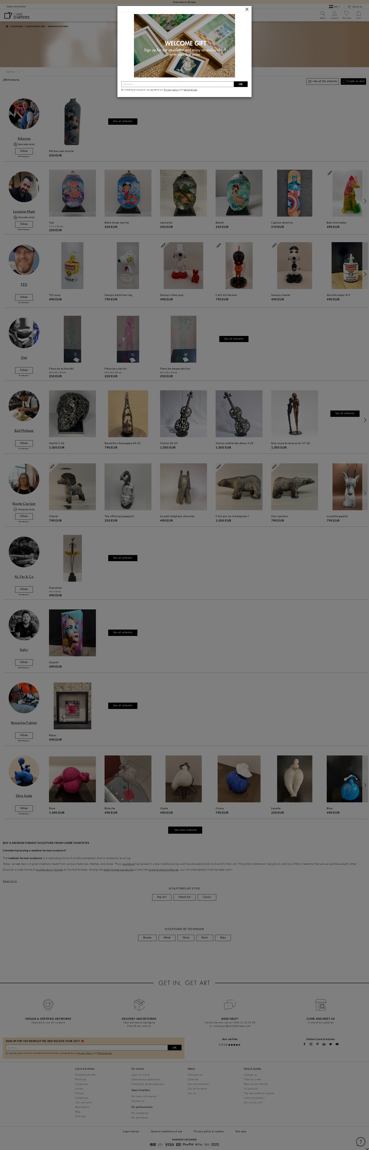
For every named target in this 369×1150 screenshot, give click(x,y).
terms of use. (190, 89)
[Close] (247, 9)
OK (241, 84)
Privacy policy (171, 89)
